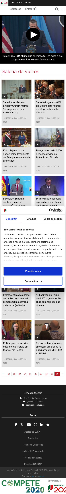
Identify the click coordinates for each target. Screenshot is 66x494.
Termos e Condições (33, 445)
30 (57, 374)
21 (9, 374)
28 (46, 374)
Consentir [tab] (11, 219)
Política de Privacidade (33, 451)
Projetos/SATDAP (33, 464)
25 (30, 374)
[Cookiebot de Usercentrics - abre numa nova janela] (49, 210)
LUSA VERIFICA (14, 3)
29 (52, 374)
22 (14, 374)
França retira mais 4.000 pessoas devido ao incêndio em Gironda (49, 154)
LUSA (6, 3)
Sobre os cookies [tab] (53, 219)
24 (25, 374)
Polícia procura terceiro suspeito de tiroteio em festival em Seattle (15, 347)
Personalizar (31, 281)
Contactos (33, 438)
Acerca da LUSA (32, 432)
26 (36, 374)
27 (41, 374)
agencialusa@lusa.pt (35, 405)
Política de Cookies (33, 458)
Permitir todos (33, 271)
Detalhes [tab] (31, 219)
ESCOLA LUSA (26, 3)
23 (20, 374)
